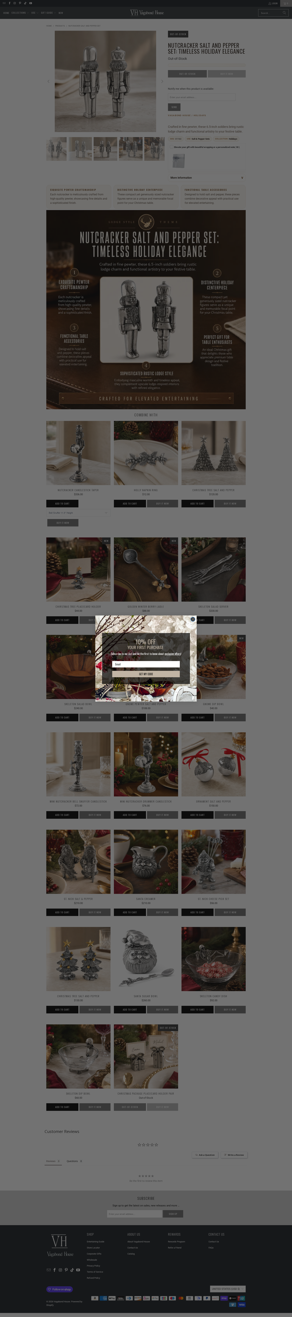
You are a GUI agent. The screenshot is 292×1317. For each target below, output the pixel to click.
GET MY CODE (146, 674)
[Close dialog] (193, 619)
